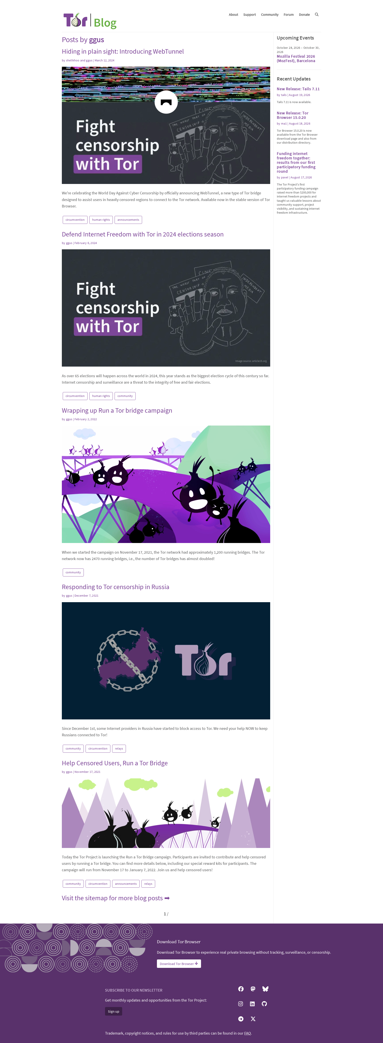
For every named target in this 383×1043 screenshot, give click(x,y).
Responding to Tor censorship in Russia (115, 586)
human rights (101, 220)
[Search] (317, 14)
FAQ (247, 1033)
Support (249, 14)
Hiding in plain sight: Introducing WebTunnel (123, 51)
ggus (89, 60)
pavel (285, 177)
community (125, 396)
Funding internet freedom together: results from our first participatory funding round (296, 162)
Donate (304, 14)
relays (119, 748)
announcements (128, 220)
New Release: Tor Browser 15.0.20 (293, 115)
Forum (289, 14)
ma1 (284, 123)
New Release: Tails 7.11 (298, 88)
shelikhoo (73, 60)
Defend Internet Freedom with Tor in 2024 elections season (143, 234)
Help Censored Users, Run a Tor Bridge (115, 763)
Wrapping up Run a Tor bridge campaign (117, 410)
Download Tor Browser (177, 963)
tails (284, 95)
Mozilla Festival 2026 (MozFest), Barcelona (296, 58)
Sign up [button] (113, 1011)
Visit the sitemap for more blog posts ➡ (116, 898)
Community (269, 14)
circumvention (75, 220)
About (233, 14)
